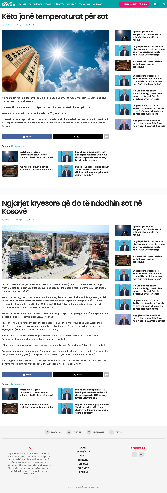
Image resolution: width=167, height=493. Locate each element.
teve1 (7, 25)
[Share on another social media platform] (106, 136)
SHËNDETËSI (59, 4)
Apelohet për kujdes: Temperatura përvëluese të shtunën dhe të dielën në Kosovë (36, 155)
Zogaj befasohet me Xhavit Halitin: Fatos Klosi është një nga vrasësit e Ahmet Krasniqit (149, 123)
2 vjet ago (17, 25)
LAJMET (22, 4)
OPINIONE (97, 4)
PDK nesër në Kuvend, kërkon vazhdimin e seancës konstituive (36, 168)
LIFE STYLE (71, 4)
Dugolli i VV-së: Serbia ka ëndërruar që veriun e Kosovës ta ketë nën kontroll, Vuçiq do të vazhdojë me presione (148, 109)
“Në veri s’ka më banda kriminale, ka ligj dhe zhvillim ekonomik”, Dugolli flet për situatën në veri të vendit (147, 94)
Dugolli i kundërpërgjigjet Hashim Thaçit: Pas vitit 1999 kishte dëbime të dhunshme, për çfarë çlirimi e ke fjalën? (92, 170)
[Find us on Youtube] (141, 454)
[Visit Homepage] (8, 4)
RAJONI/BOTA (35, 4)
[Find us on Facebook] (134, 454)
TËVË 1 (81, 487)
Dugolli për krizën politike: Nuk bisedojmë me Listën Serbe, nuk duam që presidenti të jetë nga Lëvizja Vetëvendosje (91, 156)
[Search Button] (164, 4)
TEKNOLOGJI (84, 4)
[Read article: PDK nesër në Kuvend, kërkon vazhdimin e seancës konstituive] (10, 171)
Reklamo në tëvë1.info (135, 4)
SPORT (48, 4)
